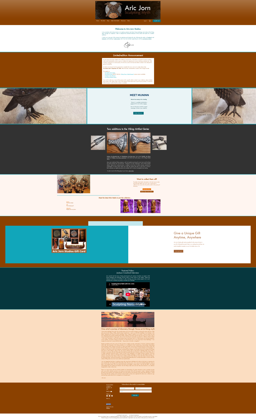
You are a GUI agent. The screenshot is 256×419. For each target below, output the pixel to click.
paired (132, 103)
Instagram (104, 39)
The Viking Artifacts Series (110, 77)
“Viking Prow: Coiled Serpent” (127, 74)
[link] (150, 21)
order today (131, 171)
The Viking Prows (108, 74)
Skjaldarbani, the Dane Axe (128, 156)
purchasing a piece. (147, 39)
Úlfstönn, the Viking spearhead (119, 157)
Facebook (149, 37)
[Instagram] (109, 396)
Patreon (108, 408)
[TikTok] (112, 396)
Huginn (145, 103)
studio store (132, 81)
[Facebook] (107, 396)
